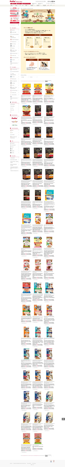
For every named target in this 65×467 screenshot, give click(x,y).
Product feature (25, 8)
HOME (21, 8)
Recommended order (24, 455)
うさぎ (20, 5)
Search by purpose (38, 5)
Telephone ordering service (14, 170)
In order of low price (30, 455)
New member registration (18, 3)
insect (22, 5)
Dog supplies (11, 5)
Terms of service (34, 463)
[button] (54, 81)
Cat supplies (16, 5)
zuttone (54, 5)
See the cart (53, 3)
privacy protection (29, 463)
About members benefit (34, 3)
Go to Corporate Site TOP (40, 3)
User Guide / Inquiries (44, 5)
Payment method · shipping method (14, 162)
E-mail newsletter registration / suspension (26, 3)
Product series (26, 5)
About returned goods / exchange (13, 165)
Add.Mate (51, 5)
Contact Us (11, 463)
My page (11, 3)
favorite (49, 3)
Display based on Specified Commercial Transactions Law (14, 168)
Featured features (32, 5)
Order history (14, 3)
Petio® (48, 5)
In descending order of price (36, 455)
